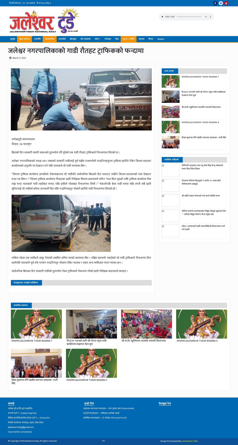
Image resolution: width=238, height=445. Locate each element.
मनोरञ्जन (108, 39)
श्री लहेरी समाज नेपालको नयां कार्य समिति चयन (201, 196)
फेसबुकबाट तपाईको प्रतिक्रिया (26, 283)
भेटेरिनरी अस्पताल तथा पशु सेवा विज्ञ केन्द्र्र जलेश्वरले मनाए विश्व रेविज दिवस (202, 167)
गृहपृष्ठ (12, 39)
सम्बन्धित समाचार (21, 305)
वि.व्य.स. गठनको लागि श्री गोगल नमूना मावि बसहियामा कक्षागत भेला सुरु (203, 93)
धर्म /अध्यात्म (85, 39)
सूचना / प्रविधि (128, 39)
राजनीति (37, 39)
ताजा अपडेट (169, 71)
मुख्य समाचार (24, 39)
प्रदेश (97, 39)
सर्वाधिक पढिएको (171, 160)
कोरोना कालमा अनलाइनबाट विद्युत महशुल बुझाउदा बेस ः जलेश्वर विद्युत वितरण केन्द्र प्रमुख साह (204, 212)
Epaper (160, 39)
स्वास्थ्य (141, 39)
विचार (150, 39)
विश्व (117, 39)
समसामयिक (50, 39)
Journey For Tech (190, 441)
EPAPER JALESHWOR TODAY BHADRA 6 (200, 122)
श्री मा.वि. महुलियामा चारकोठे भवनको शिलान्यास (201, 107)
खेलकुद (73, 39)
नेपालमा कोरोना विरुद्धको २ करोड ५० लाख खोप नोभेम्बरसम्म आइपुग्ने (201, 182)
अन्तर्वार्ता (62, 39)
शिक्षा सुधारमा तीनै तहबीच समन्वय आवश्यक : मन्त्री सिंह (204, 137)
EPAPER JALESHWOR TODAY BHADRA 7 (200, 77)
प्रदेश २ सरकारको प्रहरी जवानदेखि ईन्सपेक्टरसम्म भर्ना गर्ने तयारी (203, 227)
